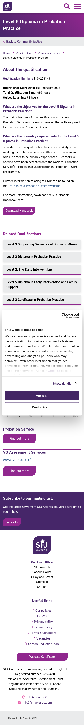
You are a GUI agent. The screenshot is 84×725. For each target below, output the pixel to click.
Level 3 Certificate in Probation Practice (35, 299)
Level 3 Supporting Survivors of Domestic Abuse (41, 244)
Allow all (42, 395)
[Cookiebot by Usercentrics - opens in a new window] (61, 315)
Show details (62, 383)
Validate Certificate (42, 656)
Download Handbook (19, 210)
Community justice (49, 53)
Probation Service (18, 429)
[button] (77, 7)
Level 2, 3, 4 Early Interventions (29, 269)
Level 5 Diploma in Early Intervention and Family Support (41, 284)
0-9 (75, 416)
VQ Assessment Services (24, 452)
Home (6, 53)
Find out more (19, 438)
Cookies (54, 370)
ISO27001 (43, 616)
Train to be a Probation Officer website (34, 186)
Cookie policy (43, 627)
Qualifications (24, 53)
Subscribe (12, 522)
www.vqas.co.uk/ (17, 459)
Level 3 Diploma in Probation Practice (33, 256)
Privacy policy (43, 621)
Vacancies (43, 638)
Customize (39, 407)
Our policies (43, 610)
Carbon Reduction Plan (43, 644)
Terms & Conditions (43, 633)
